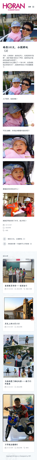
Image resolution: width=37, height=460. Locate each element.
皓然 (7, 230)
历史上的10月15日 (12, 323)
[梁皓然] (14, 7)
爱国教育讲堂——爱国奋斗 (16, 285)
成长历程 (8, 228)
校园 (27, 289)
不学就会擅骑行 (11, 444)
